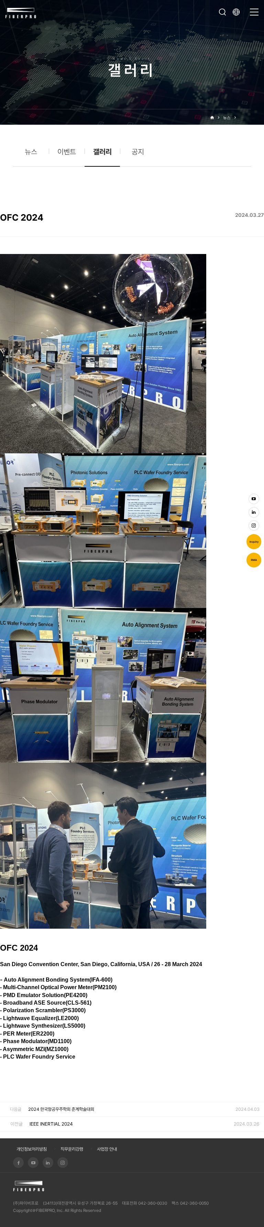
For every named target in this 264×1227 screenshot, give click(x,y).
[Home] (212, 117)
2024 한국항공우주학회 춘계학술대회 (61, 1109)
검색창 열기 (222, 12)
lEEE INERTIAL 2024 (51, 1124)
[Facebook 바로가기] (18, 1162)
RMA (254, 560)
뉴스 (227, 117)
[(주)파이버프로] (21, 12)
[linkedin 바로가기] (254, 512)
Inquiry (254, 541)
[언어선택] (238, 12)
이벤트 (66, 151)
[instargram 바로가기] (254, 525)
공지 (138, 151)
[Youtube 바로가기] (254, 499)
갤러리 (245, 117)
